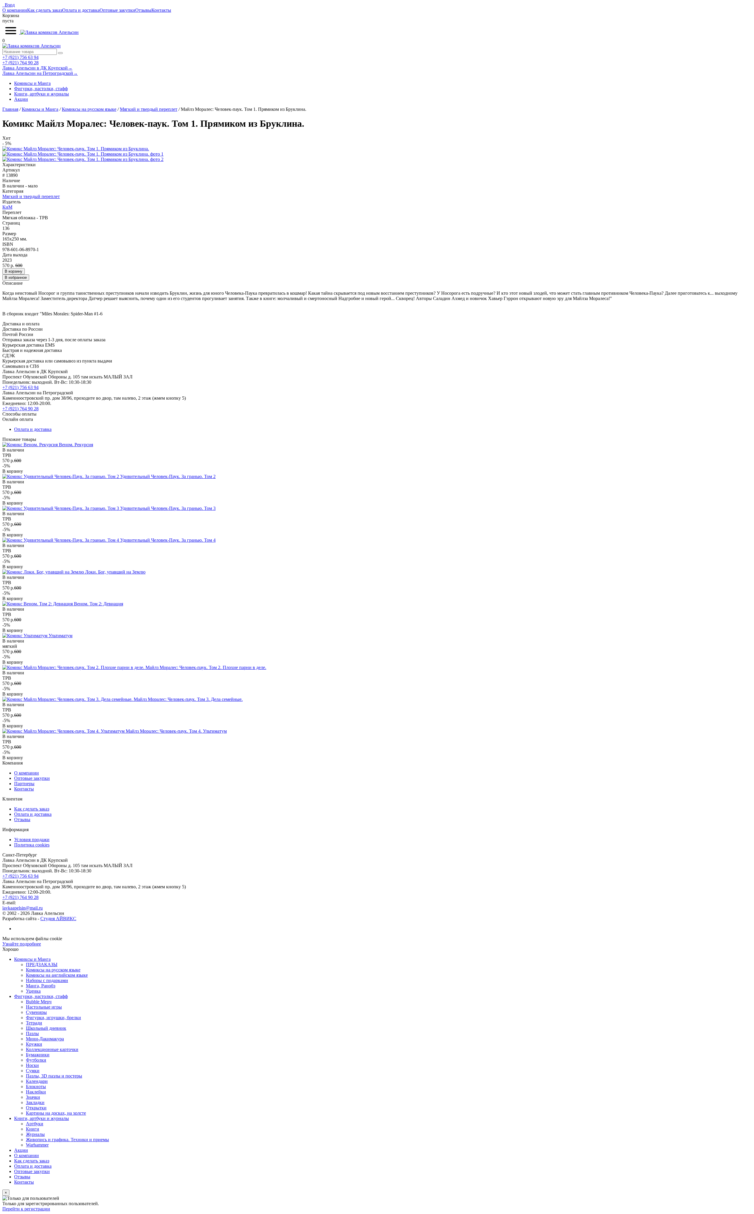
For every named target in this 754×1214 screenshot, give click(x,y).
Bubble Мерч (39, 1001)
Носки (32, 1065)
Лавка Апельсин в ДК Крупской (37, 67)
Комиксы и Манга (32, 83)
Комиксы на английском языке (57, 975)
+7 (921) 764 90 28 (20, 62)
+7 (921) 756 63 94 (20, 57)
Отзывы (143, 10)
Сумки (32, 1070)
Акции (21, 99)
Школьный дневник (46, 1028)
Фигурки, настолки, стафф (41, 88)
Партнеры (24, 783)
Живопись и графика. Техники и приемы (67, 1139)
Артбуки (34, 1123)
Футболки (36, 1060)
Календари (37, 1081)
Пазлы (32, 1033)
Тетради (34, 1022)
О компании (14, 10)
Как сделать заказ (44, 10)
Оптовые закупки (117, 10)
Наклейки (36, 1091)
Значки (33, 1097)
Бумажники (37, 1054)
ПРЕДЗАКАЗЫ (41, 964)
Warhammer (37, 1144)
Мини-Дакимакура (45, 1038)
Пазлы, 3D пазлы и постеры (54, 1075)
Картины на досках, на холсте (56, 1113)
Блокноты (36, 1086)
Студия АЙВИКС (58, 918)
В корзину (13, 271)
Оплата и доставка (81, 10)
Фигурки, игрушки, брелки (53, 1017)
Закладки (35, 1102)
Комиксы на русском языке (53, 969)
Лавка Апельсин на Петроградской (40, 73)
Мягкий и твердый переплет (31, 196)
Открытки (36, 1107)
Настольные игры (44, 1006)
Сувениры (36, 1012)
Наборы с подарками (47, 980)
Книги (32, 1128)
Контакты (161, 10)
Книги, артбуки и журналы (41, 93)
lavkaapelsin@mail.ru (22, 907)
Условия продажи (31, 839)
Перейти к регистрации (26, 1208)
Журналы (35, 1134)
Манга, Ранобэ (40, 985)
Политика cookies (31, 844)
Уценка (33, 991)
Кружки (34, 1044)
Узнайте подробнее (21, 943)
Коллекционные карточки (52, 1049)
